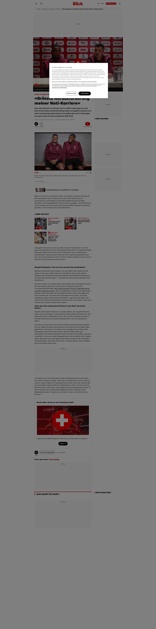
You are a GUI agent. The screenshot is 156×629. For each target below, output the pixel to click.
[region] (78, 80)
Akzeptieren (84, 93)
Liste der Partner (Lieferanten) (59, 87)
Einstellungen (71, 93)
